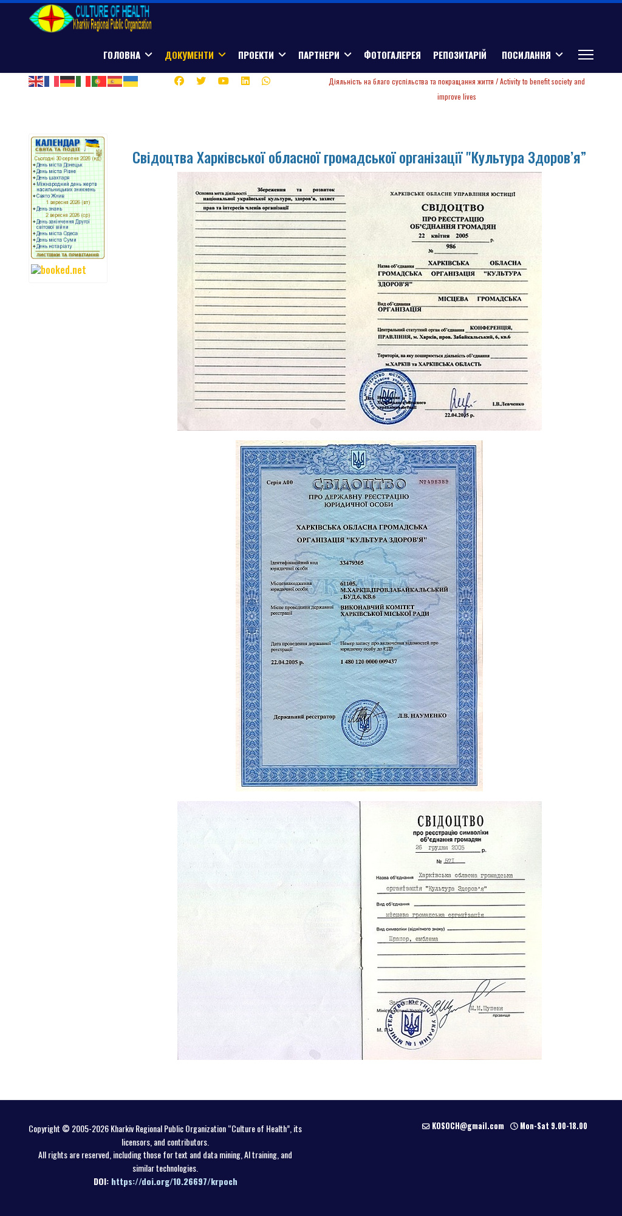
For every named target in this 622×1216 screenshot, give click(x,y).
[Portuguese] (100, 80)
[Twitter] (201, 80)
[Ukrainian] (131, 80)
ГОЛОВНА (121, 54)
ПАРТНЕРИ (319, 54)
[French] (52, 80)
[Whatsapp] (266, 80)
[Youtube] (223, 80)
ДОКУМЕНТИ (189, 54)
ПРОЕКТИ (256, 54)
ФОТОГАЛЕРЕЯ (392, 54)
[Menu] (585, 54)
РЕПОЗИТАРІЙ (460, 54)
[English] (36, 80)
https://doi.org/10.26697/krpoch (174, 1181)
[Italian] (84, 80)
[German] (68, 80)
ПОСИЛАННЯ (526, 54)
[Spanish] (115, 80)
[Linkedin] (245, 80)
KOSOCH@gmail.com (468, 1126)
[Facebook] (179, 80)
